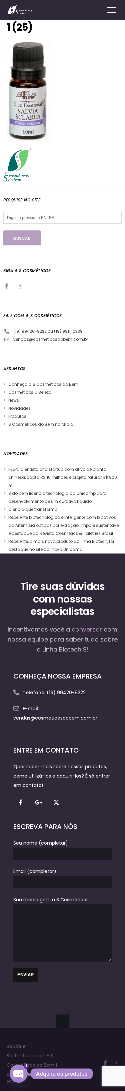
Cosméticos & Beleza (30, 392)
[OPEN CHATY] (19, 1074)
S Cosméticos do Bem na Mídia (40, 424)
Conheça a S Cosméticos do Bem (43, 384)
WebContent (37, 1074)
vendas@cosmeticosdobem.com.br (50, 339)
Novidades (19, 408)
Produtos (17, 416)
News (13, 400)
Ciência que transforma (33, 509)
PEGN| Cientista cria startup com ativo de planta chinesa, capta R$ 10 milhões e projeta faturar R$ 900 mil (62, 477)
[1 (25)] (29, 136)
